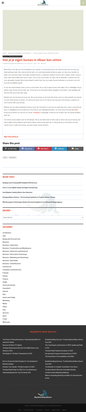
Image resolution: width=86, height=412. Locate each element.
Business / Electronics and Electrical (15, 251)
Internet (5, 291)
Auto (4, 236)
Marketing (6, 300)
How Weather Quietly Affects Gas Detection (17, 192)
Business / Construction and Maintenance (17, 248)
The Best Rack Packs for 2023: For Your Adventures (20, 370)
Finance (5, 279)
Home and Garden (9, 285)
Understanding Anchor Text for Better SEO (17, 372)
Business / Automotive (10, 245)
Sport (4, 316)
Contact (64, 410)
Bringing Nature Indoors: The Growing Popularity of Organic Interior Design (29, 197)
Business (6, 242)
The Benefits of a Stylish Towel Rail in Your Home (61, 367)
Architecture (7, 233)
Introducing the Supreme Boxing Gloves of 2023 (61, 353)
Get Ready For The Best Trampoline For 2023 (17, 353)
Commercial (7, 266)
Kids (4, 294)
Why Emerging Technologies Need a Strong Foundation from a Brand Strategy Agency (32, 202)
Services (6, 313)
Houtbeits (36, 112)
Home (19, 410)
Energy (5, 276)
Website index (56, 410)
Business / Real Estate (10, 260)
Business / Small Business (12, 263)
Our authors (39, 410)
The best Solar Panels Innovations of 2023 (59, 351)
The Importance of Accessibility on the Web (59, 356)
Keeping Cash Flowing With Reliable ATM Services (20, 183)
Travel (5, 319)
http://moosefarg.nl (11, 137)
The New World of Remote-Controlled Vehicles (60, 370)
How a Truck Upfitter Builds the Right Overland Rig (20, 187)
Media (5, 303)
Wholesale (6, 322)
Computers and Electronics (12, 270)
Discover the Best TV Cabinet (12, 345)
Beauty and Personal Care (11, 239)
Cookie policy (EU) (28, 410)
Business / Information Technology (15, 254)
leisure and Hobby (9, 297)
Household (6, 288)
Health (5, 282)
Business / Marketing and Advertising (12, 56)
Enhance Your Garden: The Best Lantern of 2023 (19, 367)
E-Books (5, 273)
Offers (5, 307)
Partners (47, 410)
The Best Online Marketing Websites (57, 372)
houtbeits (12, 157)
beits (76, 110)
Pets (4, 310)
